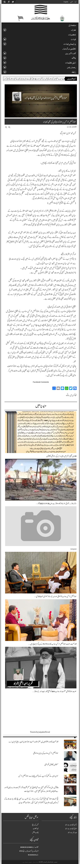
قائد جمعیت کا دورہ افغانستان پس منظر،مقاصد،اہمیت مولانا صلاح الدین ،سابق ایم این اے (33, 741)
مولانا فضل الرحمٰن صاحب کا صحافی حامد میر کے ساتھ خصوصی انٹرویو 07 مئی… (55, 596)
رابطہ (74, 72)
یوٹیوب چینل (35, 832)
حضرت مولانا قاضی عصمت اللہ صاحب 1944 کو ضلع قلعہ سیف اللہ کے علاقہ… (54, 691)
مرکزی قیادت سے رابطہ (71, 824)
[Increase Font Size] (9, 127)
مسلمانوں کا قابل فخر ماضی (51, 764)
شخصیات (72, 35)
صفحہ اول (72, 25)
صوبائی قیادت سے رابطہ (71, 828)
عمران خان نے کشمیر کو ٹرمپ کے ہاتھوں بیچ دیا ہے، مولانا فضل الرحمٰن (38, 776)
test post (73, 549)
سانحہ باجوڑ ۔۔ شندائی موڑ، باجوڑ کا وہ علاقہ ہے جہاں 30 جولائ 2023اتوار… (56, 503)
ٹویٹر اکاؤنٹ (35, 828)
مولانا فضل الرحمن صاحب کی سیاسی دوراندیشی (45, 753)
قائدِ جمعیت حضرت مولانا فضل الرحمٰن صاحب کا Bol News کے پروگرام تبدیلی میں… (52, 644)
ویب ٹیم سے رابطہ (72, 832)
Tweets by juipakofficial (40, 732)
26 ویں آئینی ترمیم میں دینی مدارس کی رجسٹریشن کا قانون (61, 456)
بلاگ (67, 395)
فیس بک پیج (35, 824)
